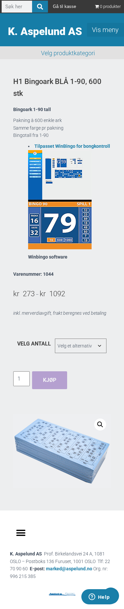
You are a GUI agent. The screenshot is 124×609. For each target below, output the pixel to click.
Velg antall (34, 344)
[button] (100, 424)
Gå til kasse (64, 6)
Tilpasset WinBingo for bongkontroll (72, 146)
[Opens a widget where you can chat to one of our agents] (99, 597)
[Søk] (40, 7)
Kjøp (49, 380)
